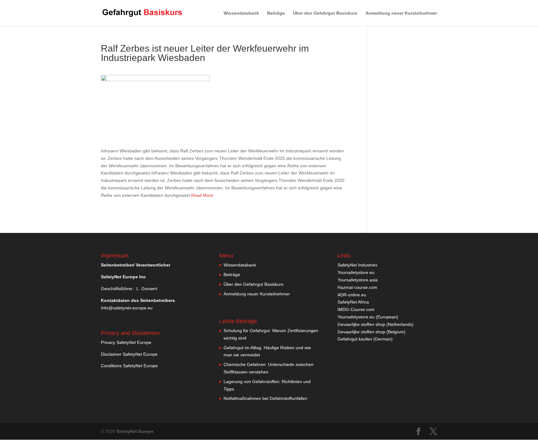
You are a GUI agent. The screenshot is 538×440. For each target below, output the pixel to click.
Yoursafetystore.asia (357, 279)
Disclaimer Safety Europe (129, 354)
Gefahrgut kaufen (354, 338)
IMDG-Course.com (356, 309)
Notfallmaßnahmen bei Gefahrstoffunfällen (265, 398)
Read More (202, 195)
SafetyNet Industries (357, 264)
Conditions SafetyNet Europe (129, 365)
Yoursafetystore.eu (356, 272)
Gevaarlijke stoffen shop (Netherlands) (375, 324)
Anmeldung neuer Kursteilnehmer (401, 13)
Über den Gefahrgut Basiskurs (325, 13)
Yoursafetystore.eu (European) (367, 316)
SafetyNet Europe (134, 431)
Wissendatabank (241, 13)
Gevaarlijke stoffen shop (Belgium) (371, 331)
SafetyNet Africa (353, 301)
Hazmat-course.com (357, 287)
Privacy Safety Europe (126, 342)
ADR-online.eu (351, 294)
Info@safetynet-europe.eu (127, 307)
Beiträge (276, 13)
